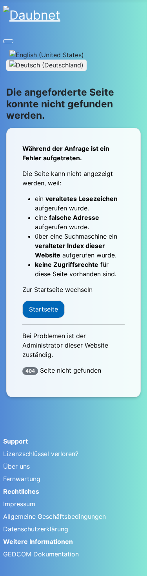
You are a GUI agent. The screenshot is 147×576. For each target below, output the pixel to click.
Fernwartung (21, 479)
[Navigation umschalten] (8, 41)
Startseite (43, 309)
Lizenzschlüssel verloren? (40, 454)
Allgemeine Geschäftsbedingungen (54, 516)
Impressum (19, 504)
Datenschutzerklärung (35, 529)
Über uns (16, 466)
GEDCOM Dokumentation (41, 554)
